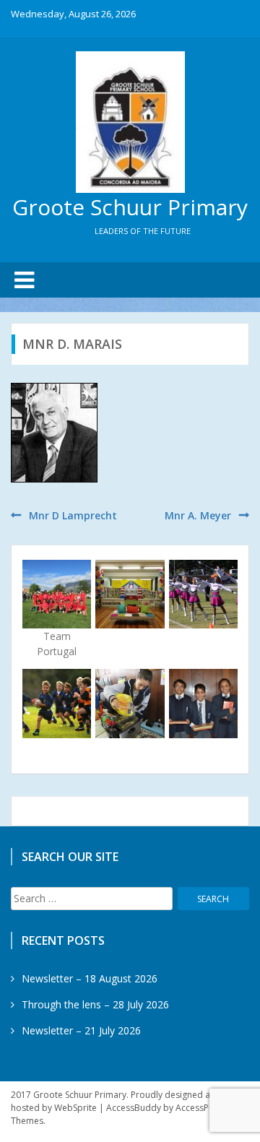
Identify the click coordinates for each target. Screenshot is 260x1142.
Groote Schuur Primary (130, 207)
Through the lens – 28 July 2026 (95, 1004)
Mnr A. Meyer (198, 515)
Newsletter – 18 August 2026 (89, 978)
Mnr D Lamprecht (73, 515)
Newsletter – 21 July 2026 (81, 1030)
